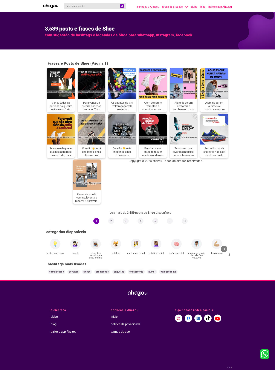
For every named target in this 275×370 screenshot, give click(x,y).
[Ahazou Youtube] (217, 318)
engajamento (136, 271)
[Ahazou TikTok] (208, 318)
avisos (87, 271)
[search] (122, 6)
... (170, 220)
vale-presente (168, 271)
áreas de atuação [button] (172, 6)
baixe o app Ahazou (220, 6)
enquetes (119, 271)
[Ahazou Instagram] (178, 318)
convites (73, 271)
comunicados (56, 271)
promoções (102, 271)
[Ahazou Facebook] (188, 318)
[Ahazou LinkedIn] (198, 318)
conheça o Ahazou (148, 6)
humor (151, 271)
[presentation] (224, 249)
